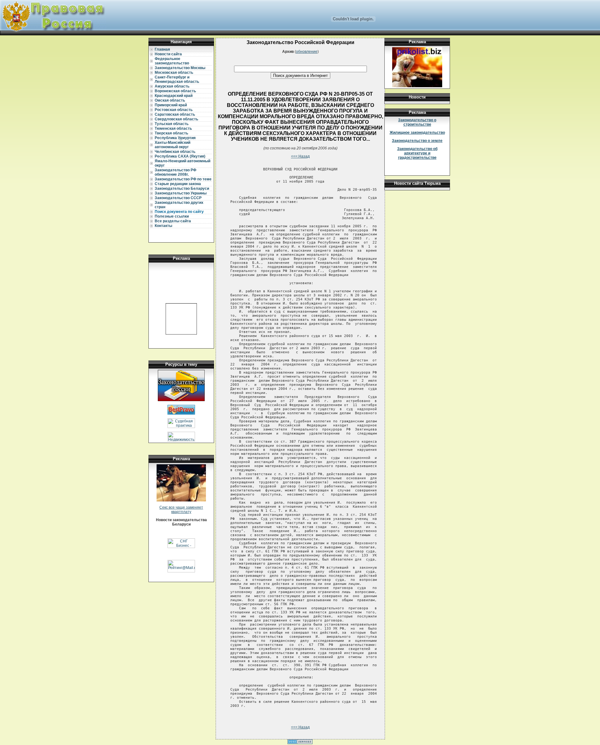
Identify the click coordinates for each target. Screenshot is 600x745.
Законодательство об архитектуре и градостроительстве (417, 153)
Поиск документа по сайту (179, 211)
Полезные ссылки (172, 216)
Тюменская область (173, 128)
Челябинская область (175, 151)
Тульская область (171, 124)
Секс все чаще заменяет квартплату (181, 509)
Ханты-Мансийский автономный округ (172, 144)
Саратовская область (175, 114)
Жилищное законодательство (417, 132)
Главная (162, 49)
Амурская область (172, 86)
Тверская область (171, 133)
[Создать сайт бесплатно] (300, 743)
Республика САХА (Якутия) (180, 156)
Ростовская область (173, 110)
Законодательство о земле (417, 140)
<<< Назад (300, 156)
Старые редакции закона (178, 184)
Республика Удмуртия (175, 138)
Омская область (170, 100)
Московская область (174, 72)
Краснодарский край (173, 95)
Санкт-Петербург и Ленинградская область (177, 79)
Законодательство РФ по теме (183, 179)
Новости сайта (168, 54)
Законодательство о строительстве (417, 122)
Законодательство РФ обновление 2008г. (175, 172)
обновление (307, 51)
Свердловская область (176, 119)
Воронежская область (175, 91)
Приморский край (171, 105)
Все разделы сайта (173, 221)
